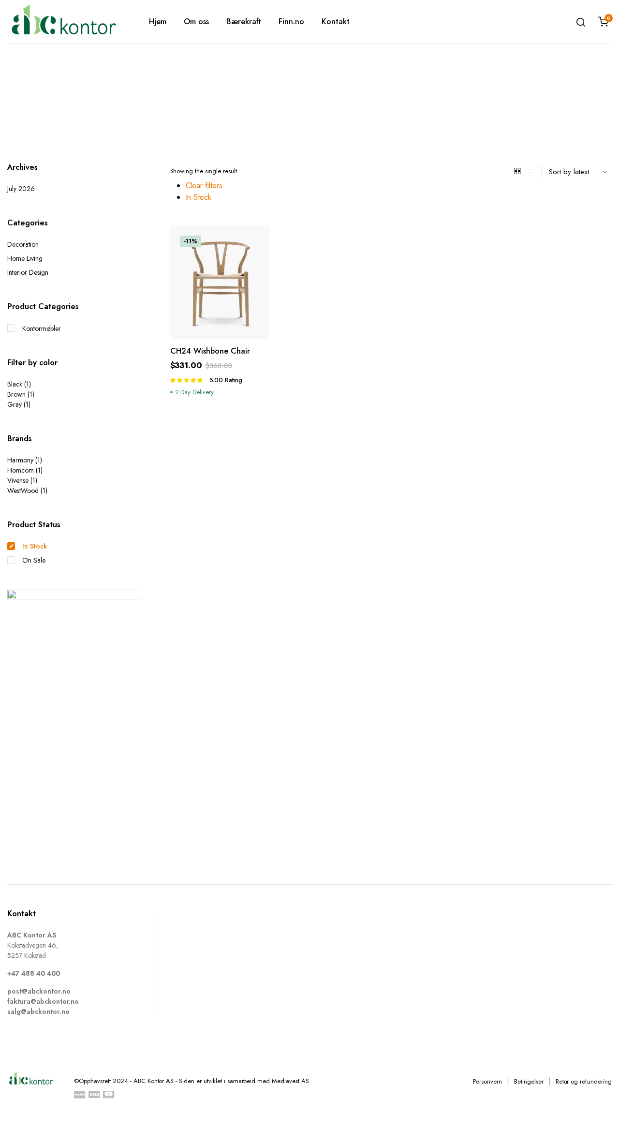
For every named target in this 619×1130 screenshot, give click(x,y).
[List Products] (530, 171)
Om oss (196, 21)
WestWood (23, 490)
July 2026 (21, 188)
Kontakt (336, 21)
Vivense (18, 480)
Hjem (157, 21)
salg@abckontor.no (38, 1011)
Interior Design (27, 272)
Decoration (23, 244)
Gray (14, 404)
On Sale (33, 560)
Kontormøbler (41, 328)
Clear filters (204, 185)
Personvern (487, 1081)
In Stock (199, 197)
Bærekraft (244, 21)
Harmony (20, 460)
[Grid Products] (517, 171)
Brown (16, 394)
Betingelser (529, 1081)
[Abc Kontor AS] (63, 21)
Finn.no (291, 21)
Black (14, 384)
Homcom (20, 470)
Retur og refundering (584, 1081)
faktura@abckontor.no (43, 1001)
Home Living (25, 258)
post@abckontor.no (39, 991)
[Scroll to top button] (597, 1108)
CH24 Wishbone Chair (210, 351)
